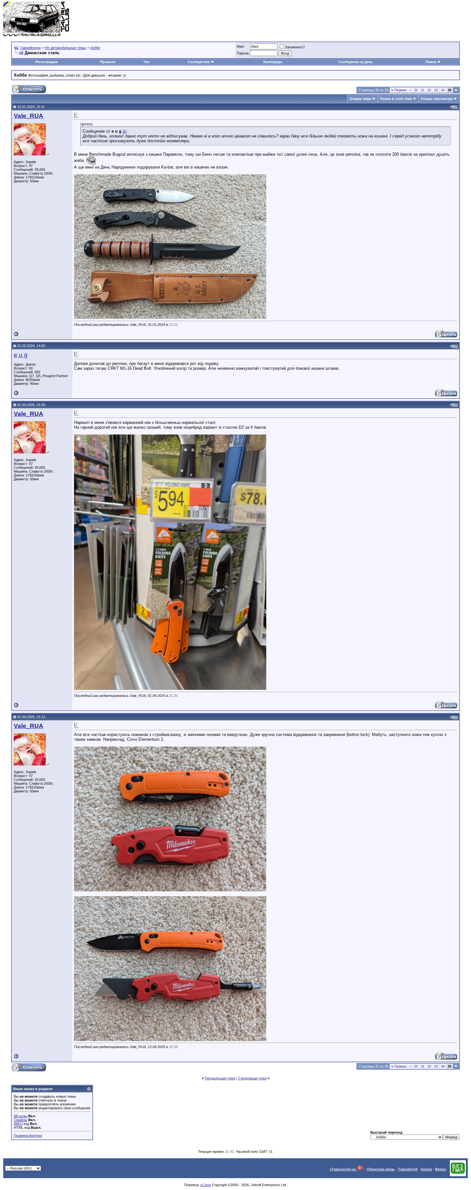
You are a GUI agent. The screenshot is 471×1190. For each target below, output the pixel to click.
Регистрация (47, 62)
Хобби (95, 48)
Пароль (243, 53)
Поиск (431, 62)
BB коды (20, 1116)
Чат (147, 62)
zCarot (205, 1185)
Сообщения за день (355, 62)
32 (429, 90)
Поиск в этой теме (396, 99)
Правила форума (28, 1135)
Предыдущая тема (220, 1078)
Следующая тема (252, 1078)
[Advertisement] (351, 19)
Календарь (273, 62)
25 (416, 90)
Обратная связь (381, 1169)
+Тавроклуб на (343, 1169)
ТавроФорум (30, 48)
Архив (426, 1169)
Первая (398, 90)
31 (423, 90)
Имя (240, 46)
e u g (21, 354)
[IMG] (18, 1124)
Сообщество (199, 62)
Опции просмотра (437, 99)
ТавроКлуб (407, 1169)
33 (436, 90)
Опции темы (360, 99)
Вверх (440, 1169)
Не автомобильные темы (65, 48)
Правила (107, 62)
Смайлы (20, 1120)
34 (443, 90)
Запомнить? (295, 47)
